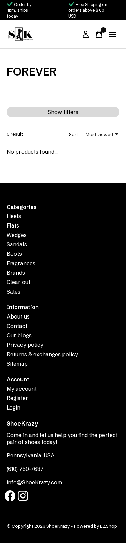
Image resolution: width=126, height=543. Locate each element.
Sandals (17, 244)
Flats (13, 225)
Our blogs (19, 335)
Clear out (18, 282)
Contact (17, 326)
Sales (13, 291)
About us (18, 316)
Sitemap (17, 363)
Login (13, 407)
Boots (14, 253)
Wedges (17, 235)
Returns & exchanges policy (42, 354)
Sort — (76, 134)
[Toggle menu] (112, 34)
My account (22, 388)
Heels (14, 216)
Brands (16, 272)
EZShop (108, 526)
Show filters (63, 112)
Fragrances (21, 263)
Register (17, 398)
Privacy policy (25, 344)
